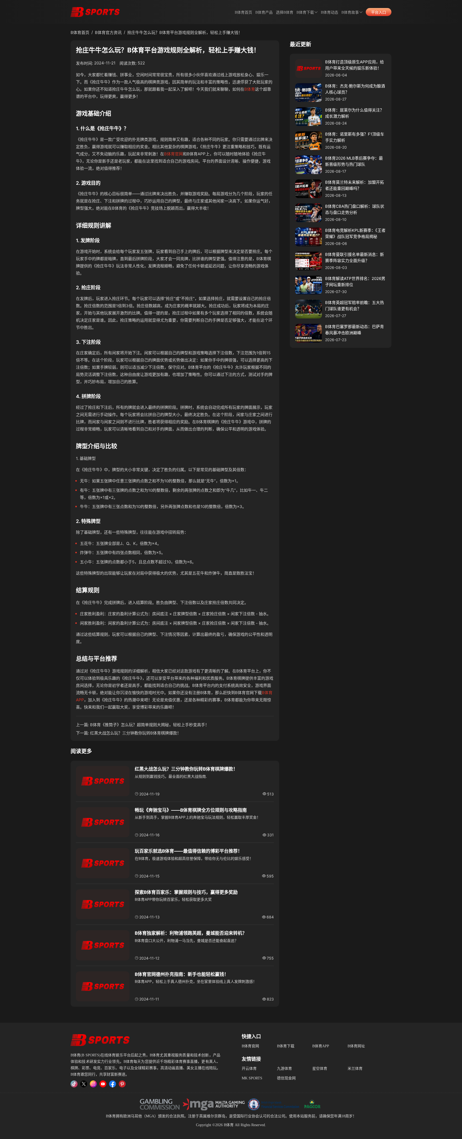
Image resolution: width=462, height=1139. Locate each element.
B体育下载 (285, 1046)
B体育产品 (264, 12)
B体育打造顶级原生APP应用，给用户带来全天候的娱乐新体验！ (354, 65)
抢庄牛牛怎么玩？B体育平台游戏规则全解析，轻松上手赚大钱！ (184, 32)
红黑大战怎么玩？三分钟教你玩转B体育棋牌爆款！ (135, 733)
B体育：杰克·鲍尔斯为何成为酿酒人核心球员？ (355, 89)
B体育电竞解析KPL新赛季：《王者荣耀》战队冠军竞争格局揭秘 (355, 233)
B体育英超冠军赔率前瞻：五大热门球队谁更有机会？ (354, 305)
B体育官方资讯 (108, 32)
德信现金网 (286, 1078)
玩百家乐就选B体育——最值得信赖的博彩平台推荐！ (188, 851)
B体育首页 (243, 12)
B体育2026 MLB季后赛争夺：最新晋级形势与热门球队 (354, 161)
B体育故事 (350, 12)
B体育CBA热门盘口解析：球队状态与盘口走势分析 (354, 209)
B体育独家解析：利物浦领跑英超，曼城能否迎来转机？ (191, 933)
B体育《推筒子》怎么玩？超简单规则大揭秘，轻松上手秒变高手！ (149, 724)
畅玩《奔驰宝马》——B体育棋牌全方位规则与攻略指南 (191, 810)
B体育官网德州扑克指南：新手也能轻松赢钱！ (182, 974)
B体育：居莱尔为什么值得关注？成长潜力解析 (354, 113)
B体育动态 (329, 12)
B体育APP (320, 1046)
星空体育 (319, 1069)
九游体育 (284, 1069)
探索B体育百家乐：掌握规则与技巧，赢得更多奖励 (186, 892)
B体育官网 (173, 153)
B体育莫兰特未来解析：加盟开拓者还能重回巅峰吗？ (354, 185)
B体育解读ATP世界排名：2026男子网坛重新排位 (355, 281)
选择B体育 (284, 12)
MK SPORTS (252, 1078)
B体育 (249, 89)
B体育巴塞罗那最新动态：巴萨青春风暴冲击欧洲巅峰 (354, 329)
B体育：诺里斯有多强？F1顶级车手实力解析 (354, 137)
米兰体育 (355, 1069)
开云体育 (249, 1069)
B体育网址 (356, 1046)
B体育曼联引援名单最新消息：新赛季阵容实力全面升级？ (354, 257)
